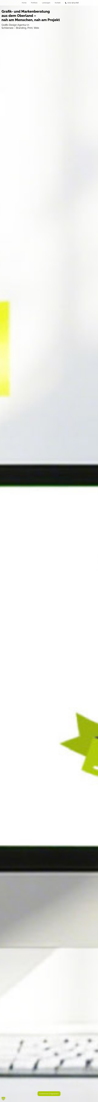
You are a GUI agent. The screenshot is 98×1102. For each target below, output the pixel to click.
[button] (3, 1098)
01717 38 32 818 (73, 3)
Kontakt (57, 3)
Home (24, 3)
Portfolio (34, 3)
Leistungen (46, 3)
